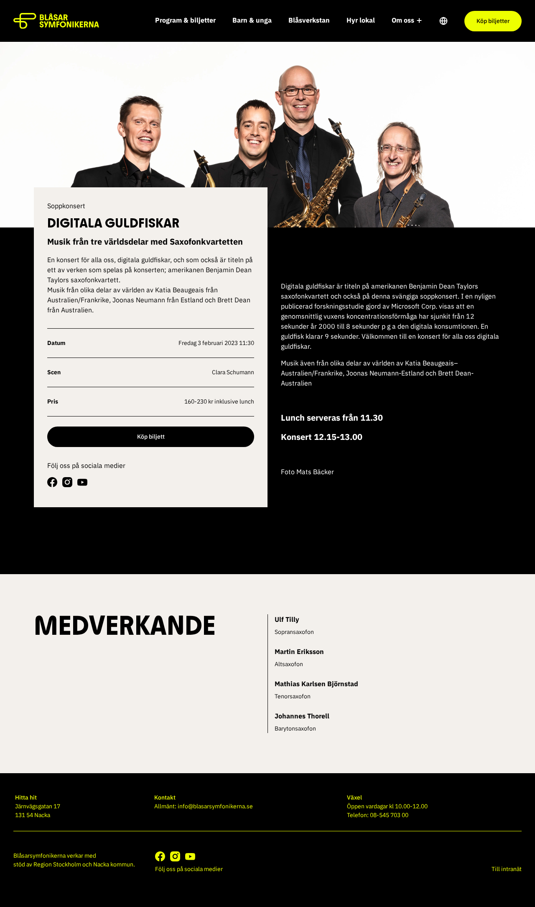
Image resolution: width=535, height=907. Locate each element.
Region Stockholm (57, 864)
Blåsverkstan (309, 20)
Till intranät (507, 869)
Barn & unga (252, 20)
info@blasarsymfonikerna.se (215, 806)
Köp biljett (151, 436)
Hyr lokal (360, 20)
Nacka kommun (113, 864)
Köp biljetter (493, 21)
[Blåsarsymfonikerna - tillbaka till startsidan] (56, 21)
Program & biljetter (185, 20)
